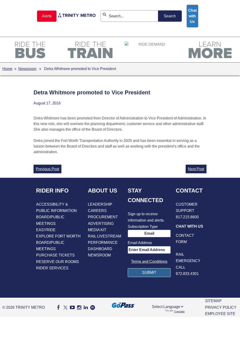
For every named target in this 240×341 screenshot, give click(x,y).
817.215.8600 (187, 217)
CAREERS (97, 211)
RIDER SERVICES (52, 268)
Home (7, 69)
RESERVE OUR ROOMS (57, 262)
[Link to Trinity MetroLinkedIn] (86, 307)
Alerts (47, 16)
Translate (179, 311)
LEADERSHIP (100, 204)
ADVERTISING (101, 224)
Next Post (196, 169)
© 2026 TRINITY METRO (23, 307)
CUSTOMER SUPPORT (187, 207)
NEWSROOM (99, 255)
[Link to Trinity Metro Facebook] (58, 307)
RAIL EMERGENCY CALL (188, 260)
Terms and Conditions (149, 261)
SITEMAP (213, 301)
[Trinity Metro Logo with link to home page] (77, 16)
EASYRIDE (46, 230)
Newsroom (27, 69)
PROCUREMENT (103, 217)
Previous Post (47, 169)
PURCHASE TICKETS (55, 255)
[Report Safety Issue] (190, 248)
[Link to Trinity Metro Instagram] (79, 307)
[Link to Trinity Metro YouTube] (72, 307)
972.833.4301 (187, 274)
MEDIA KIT (97, 230)
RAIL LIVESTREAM (104, 236)
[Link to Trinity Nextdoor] (92, 309)
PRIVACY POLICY (220, 307)
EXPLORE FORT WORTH (58, 236)
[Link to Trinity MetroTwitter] (65, 307)
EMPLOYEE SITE (220, 314)
